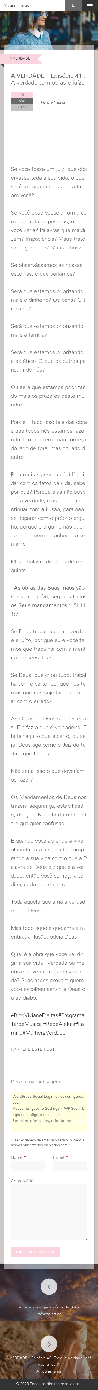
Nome (17, 1157)
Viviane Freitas (16, 6)
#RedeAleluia (59, 1024)
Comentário (22, 1181)
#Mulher (33, 1033)
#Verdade (54, 1033)
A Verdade (20, 59)
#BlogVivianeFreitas (34, 1015)
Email (58, 1157)
